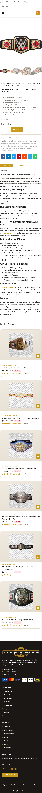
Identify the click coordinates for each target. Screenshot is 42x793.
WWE (23, 83)
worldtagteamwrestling (19, 148)
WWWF (15, 416)
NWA (3, 365)
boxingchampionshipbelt (29, 144)
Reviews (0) (20, 165)
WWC (14, 564)
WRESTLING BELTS (13, 83)
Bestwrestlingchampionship (9, 144)
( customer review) (16, 373)
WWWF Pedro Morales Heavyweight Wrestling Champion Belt (20, 418)
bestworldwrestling (13, 141)
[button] (39, 26)
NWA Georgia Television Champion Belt (14, 368)
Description (6, 165)
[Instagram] (7, 769)
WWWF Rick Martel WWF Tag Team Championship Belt (19, 469)
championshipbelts (32, 146)
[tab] (6, 165)
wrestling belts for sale (20, 151)
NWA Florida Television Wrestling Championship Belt (17, 620)
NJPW (3, 514)
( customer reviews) (16, 524)
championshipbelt (22, 146)
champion (4, 146)
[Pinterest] (15, 769)
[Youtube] (11, 769)
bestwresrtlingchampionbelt (27, 141)
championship (12, 146)
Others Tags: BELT (6, 148)
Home (3, 83)
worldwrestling (31, 148)
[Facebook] (3, 769)
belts (5, 141)
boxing (19, 144)
